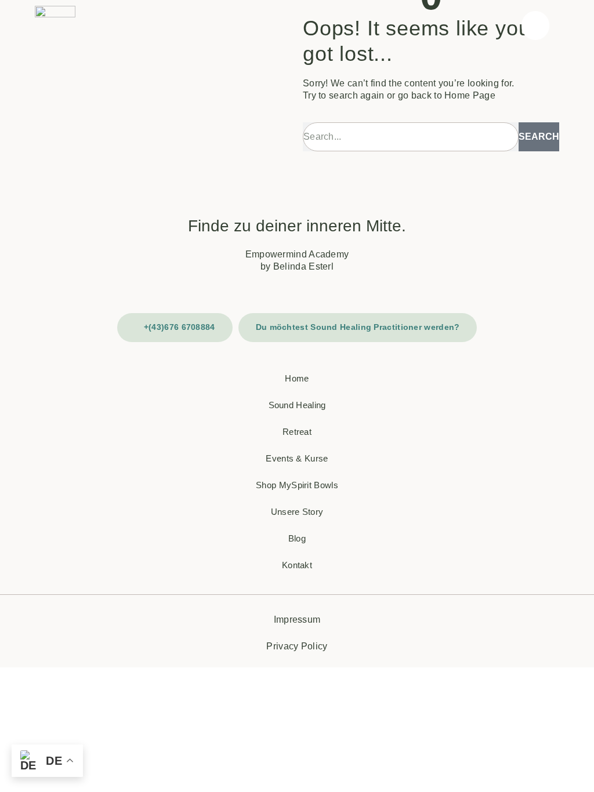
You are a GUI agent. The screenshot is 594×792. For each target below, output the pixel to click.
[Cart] (535, 25)
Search (539, 136)
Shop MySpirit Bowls (297, 485)
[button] (565, 25)
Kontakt (297, 565)
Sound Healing (297, 405)
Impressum (297, 619)
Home (297, 378)
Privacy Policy (296, 646)
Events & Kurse (297, 458)
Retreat (297, 432)
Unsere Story (297, 512)
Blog (297, 538)
